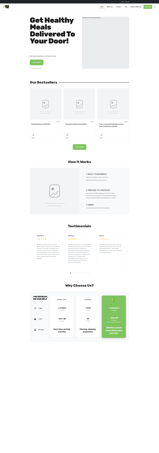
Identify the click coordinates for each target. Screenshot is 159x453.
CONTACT (119, 7)
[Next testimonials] (127, 251)
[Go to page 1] (70, 273)
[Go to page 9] (82, 273)
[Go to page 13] (88, 273)
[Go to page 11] (85, 273)
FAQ (126, 7)
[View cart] (154, 7)
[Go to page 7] (79, 273)
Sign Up (127, 1)
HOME (102, 7)
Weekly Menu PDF (136, 7)
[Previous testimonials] (31, 251)
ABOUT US (110, 7)
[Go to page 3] (73, 273)
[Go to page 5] (76, 273)
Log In (122, 1)
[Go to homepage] (6, 8)
